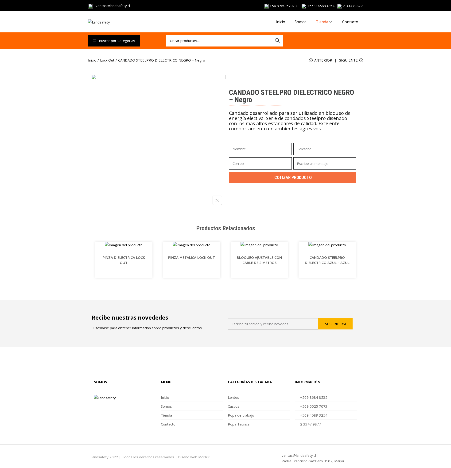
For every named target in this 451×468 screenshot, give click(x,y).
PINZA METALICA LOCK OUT (191, 257)
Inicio (92, 60)
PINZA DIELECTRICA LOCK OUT (124, 260)
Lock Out (107, 60)
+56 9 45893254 (320, 5)
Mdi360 (204, 457)
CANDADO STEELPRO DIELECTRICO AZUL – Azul (327, 260)
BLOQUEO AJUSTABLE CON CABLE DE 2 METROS (259, 260)
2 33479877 (352, 5)
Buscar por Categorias (117, 40)
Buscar (277, 40)
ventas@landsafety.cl (111, 5)
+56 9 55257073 (283, 5)
